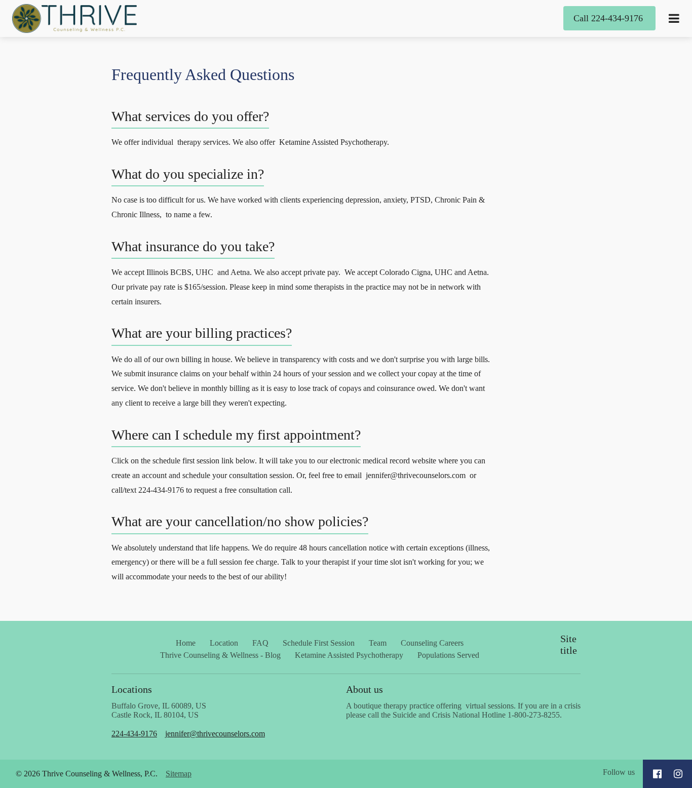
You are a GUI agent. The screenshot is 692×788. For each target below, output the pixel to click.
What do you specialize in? (187, 174)
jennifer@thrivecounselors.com (215, 733)
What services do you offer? (190, 116)
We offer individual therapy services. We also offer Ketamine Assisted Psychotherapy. (251, 142)
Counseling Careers (432, 643)
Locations (133, 689)
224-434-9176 (134, 733)
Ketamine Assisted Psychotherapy (349, 655)
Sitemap (178, 773)
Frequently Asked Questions (202, 74)
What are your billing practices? (201, 333)
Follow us (619, 772)
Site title (568, 644)
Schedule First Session (319, 643)
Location (224, 643)
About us (364, 689)
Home (186, 643)
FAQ (260, 643)
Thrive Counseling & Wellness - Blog (220, 655)
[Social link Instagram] (678, 773)
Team (378, 643)
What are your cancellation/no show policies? (239, 521)
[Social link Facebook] (657, 773)
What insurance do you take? (193, 246)
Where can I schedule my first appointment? (236, 435)
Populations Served (448, 655)
